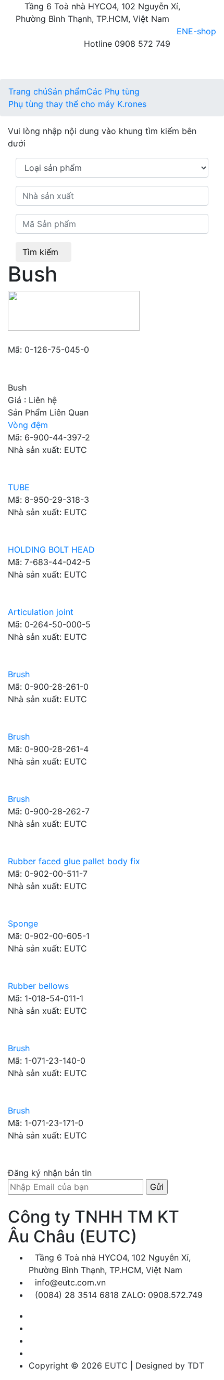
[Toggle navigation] (27, 64)
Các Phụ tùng (113, 91)
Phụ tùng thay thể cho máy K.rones (77, 104)
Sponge (23, 923)
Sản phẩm (66, 91)
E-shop (202, 31)
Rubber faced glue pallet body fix (74, 861)
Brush (19, 674)
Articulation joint (40, 612)
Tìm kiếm (40, 252)
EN (182, 31)
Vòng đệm (28, 425)
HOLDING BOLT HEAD (51, 549)
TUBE (19, 487)
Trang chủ (27, 91)
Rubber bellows (38, 986)
